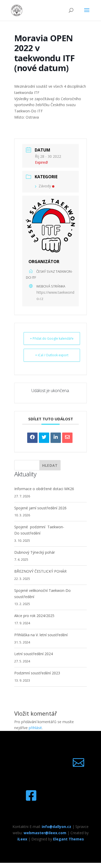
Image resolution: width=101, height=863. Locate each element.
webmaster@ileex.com (45, 832)
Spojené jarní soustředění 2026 (40, 507)
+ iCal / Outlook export (51, 355)
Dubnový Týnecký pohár (34, 552)
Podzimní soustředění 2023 (37, 672)
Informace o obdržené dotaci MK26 (44, 488)
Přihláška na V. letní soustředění (41, 634)
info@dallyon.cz (56, 826)
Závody (45, 185)
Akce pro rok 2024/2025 (34, 615)
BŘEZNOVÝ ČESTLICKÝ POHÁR (40, 571)
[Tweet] (44, 438)
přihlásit (35, 727)
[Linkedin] (56, 438)
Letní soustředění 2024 (33, 653)
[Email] (67, 438)
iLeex (22, 839)
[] (78, 772)
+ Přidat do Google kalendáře (52, 338)
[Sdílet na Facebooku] (32, 438)
